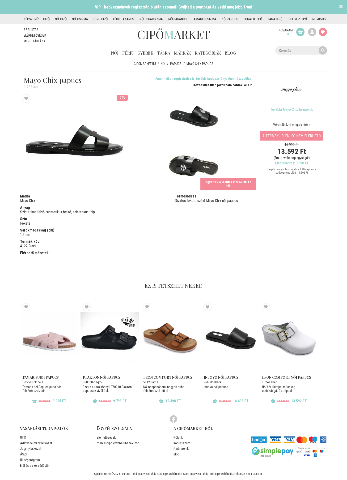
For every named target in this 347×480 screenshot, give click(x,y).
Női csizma (80, 19)
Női (114, 53)
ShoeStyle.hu (243, 474)
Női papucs (230, 19)
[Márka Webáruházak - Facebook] (173, 419)
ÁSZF (23, 454)
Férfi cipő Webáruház (144, 474)
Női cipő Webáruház (170, 474)
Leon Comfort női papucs (167, 377)
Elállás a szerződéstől (34, 465)
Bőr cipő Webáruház (222, 474)
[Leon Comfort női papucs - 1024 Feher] (289, 337)
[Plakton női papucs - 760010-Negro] (109, 337)
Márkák (182, 53)
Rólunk (178, 437)
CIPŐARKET (173, 34)
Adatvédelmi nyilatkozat (36, 443)
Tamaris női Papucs (40, 377)
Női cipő (61, 19)
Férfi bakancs (123, 19)
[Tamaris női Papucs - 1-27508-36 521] (49, 337)
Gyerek (145, 53)
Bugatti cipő (253, 19)
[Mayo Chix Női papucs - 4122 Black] (193, 116)
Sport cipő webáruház (195, 474)
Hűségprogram (30, 460)
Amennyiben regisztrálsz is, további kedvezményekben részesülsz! (203, 79)
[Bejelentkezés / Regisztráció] (312, 32)
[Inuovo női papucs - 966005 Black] (230, 337)
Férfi (128, 53)
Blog (230, 53)
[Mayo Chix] (291, 89)
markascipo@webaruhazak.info (118, 443)
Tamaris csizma (204, 19)
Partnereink (181, 448)
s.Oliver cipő (297, 19)
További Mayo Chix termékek (291, 109)
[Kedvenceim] (323, 32)
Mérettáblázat (35, 41)
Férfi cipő (100, 19)
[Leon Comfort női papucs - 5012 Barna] (170, 337)
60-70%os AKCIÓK (324, 19)
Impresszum (182, 443)
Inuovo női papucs (221, 377)
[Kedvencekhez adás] (26, 98)
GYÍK (23, 437)
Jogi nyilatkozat (30, 448)
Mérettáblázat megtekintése (291, 125)
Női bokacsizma (151, 19)
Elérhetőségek (35, 35)
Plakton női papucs (101, 377)
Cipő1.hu (257, 474)
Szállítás (31, 30)
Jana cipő (274, 19)
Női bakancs (177, 19)
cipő (46, 19)
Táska (163, 53)
